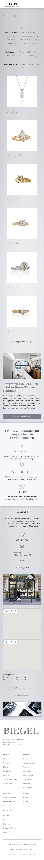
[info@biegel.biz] (22, 562)
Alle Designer (10, 52)
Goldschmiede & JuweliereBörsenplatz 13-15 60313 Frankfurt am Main (13, 742)
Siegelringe (11, 43)
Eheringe (37, 33)
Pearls (38, 64)
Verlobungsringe (30, 43)
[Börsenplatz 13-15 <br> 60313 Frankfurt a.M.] (22, 547)
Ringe (37, 40)
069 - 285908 (22, 540)
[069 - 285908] (22, 534)
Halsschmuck (11, 36)
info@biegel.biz (22, 568)
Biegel (36, 52)
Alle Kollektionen (10, 64)
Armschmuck (26, 33)
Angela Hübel (25, 52)
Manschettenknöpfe (30, 36)
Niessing (33, 56)
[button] (38, 4)
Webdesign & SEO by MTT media (22, 850)
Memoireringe (10, 40)
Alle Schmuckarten (11, 33)
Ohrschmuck (25, 40)
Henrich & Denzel (14, 56)
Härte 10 (30, 64)
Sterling (21, 68)
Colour (22, 64)
